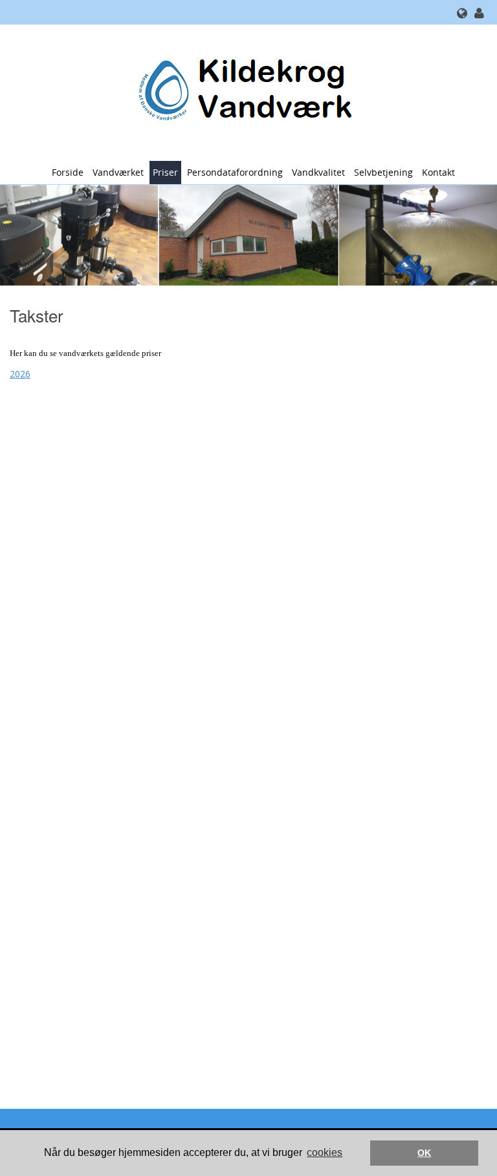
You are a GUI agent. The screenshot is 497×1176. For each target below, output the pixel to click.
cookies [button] (324, 1152)
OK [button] (424, 1153)
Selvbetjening (383, 172)
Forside (67, 172)
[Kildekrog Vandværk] (243, 91)
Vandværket (118, 172)
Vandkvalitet (318, 172)
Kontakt (438, 172)
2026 (20, 374)
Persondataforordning (235, 172)
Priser (165, 172)
